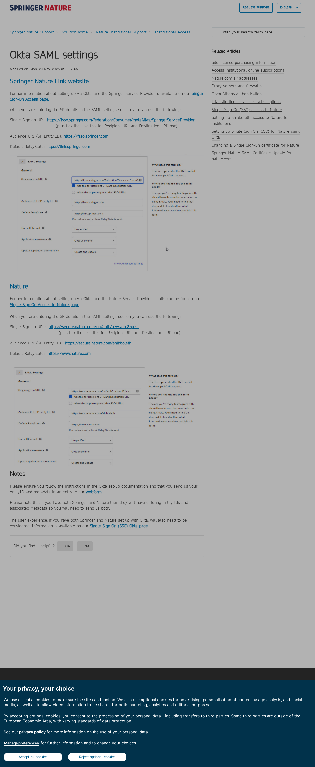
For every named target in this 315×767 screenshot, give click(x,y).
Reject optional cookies (97, 756)
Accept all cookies (33, 756)
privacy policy (32, 731)
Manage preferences (21, 743)
